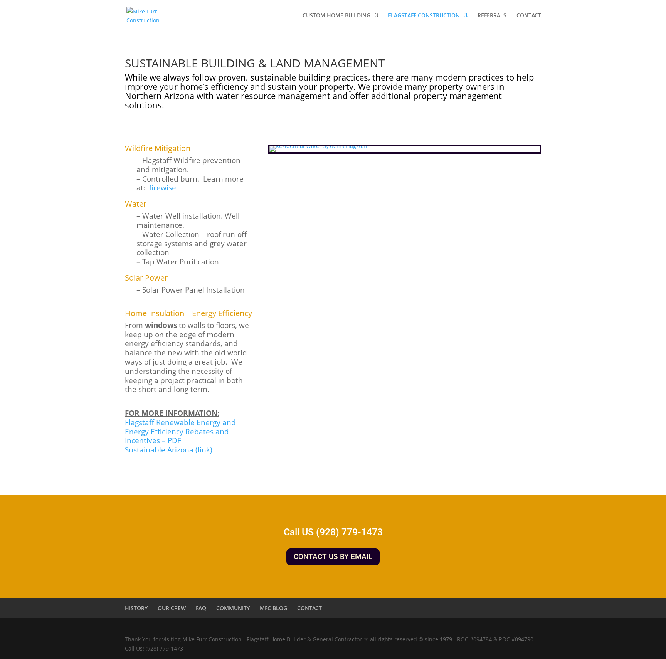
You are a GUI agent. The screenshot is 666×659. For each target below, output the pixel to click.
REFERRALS (492, 16)
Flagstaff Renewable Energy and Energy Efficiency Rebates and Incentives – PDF (180, 431)
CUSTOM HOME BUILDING (336, 16)
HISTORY (136, 608)
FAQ (201, 608)
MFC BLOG (273, 608)
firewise (162, 188)
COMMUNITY (233, 608)
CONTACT (528, 16)
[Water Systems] (318, 146)
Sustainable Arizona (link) (168, 450)
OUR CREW (172, 608)
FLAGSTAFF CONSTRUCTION (424, 16)
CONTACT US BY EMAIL (333, 556)
